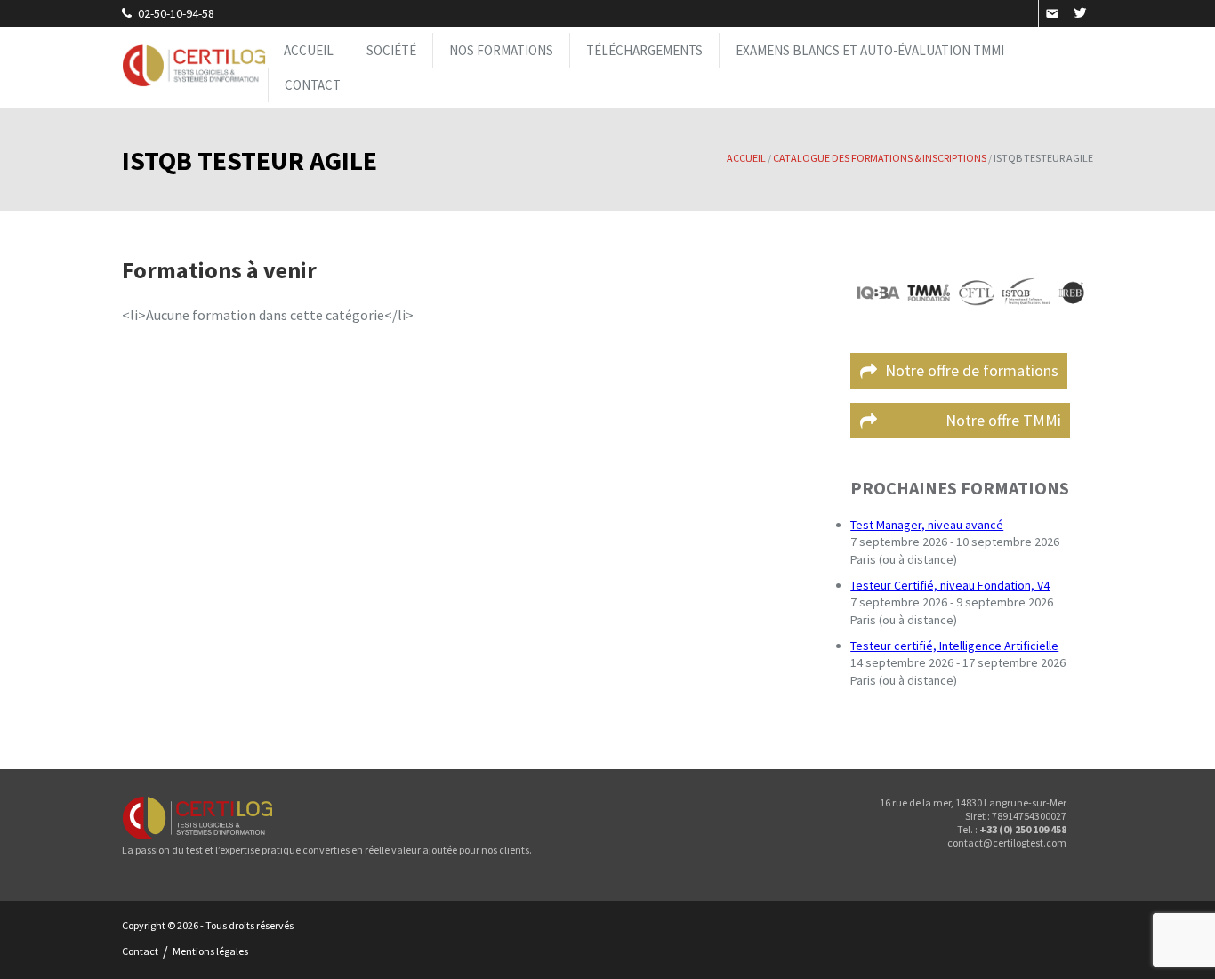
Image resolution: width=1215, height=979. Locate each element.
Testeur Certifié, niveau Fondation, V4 (950, 585)
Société (391, 50)
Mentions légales (210, 951)
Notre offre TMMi (973, 420)
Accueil (309, 50)
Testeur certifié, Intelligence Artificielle (954, 646)
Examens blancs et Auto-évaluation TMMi (870, 50)
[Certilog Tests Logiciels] (195, 67)
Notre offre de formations (971, 370)
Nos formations (501, 50)
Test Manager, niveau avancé (926, 525)
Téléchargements (644, 50)
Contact (313, 84)
